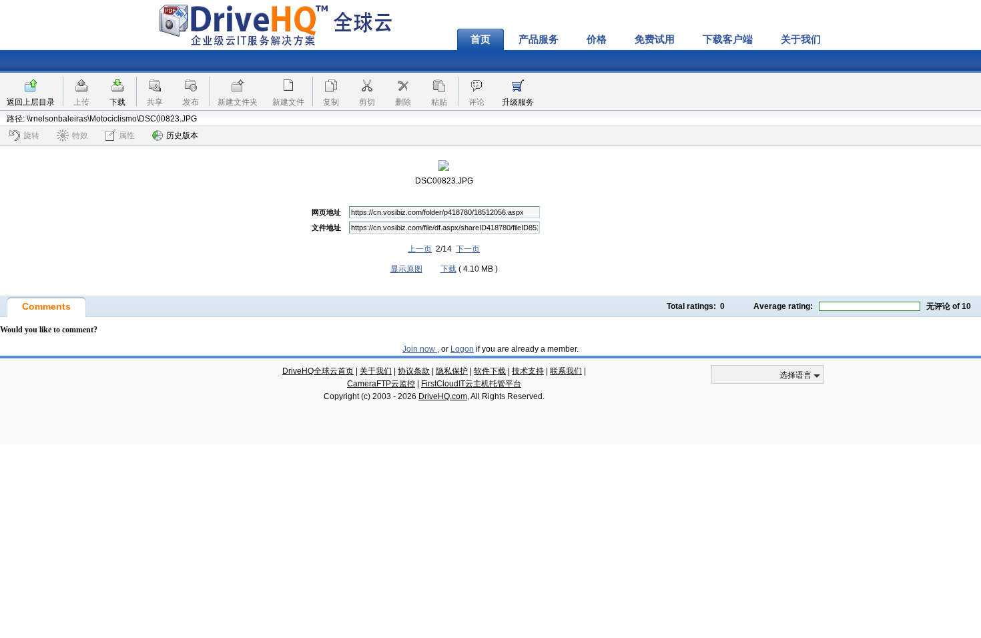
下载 (117, 102)
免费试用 (655, 39)
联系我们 (566, 371)
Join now (419, 349)
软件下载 (490, 371)
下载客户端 (728, 39)
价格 (597, 39)
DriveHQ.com (442, 396)
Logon (462, 349)
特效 (80, 135)
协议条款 (414, 371)
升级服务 (518, 102)
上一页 (420, 249)
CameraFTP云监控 (381, 383)
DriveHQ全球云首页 (318, 371)
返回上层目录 (31, 102)
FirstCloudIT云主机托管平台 (471, 383)
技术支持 (528, 371)
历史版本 (182, 135)
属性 (127, 135)
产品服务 (539, 39)
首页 (480, 39)
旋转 (31, 135)
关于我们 (801, 39)
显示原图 (406, 269)
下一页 (468, 249)
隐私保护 (452, 371)
